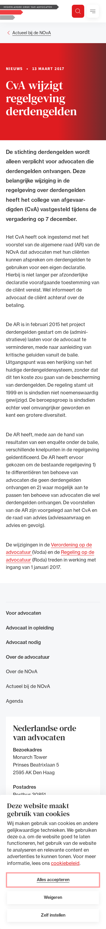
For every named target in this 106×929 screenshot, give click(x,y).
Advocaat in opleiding (30, 628)
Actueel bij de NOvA (31, 32)
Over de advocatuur (27, 657)
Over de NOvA (21, 671)
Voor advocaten (23, 613)
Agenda (14, 701)
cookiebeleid (65, 863)
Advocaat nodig (23, 642)
